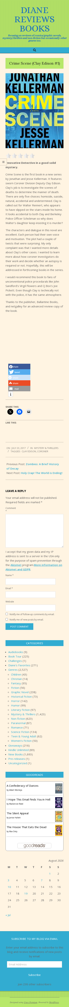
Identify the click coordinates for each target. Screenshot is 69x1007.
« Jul (8, 915)
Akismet (16, 565)
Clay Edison (29, 451)
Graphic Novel (20, 692)
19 (26, 893)
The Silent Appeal (18, 813)
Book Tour (15, 656)
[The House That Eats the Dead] (58, 827)
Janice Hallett (15, 817)
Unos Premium (30, 1002)
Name (10, 575)
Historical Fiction (21, 696)
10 (9, 887)
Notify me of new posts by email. (27, 619)
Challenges (15, 661)
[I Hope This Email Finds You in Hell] (58, 799)
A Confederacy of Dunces (22, 785)
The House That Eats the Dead (26, 827)
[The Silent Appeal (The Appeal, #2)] (58, 813)
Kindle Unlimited (18, 750)
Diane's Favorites (19, 665)
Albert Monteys (15, 790)
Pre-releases (16, 759)
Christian (16, 679)
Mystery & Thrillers (46, 448)
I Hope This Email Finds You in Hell (28, 799)
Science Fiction (20, 732)
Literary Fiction (20, 710)
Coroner (42, 451)
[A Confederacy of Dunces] (58, 785)
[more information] (10, 394)
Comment (10, 510)
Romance (17, 727)
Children (16, 674)
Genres (13, 669)
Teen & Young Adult (23, 736)
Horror (15, 701)
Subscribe (34, 975)
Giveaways (15, 745)
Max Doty (13, 831)
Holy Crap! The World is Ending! (41, 473)
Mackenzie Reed (16, 804)
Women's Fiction (21, 741)
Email (9, 588)
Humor (15, 705)
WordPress (54, 1002)
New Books (15, 754)
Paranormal (18, 723)
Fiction (15, 687)
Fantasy (16, 683)
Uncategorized (17, 763)
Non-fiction (18, 718)
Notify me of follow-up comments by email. (32, 614)
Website (10, 601)
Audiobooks (15, 652)
